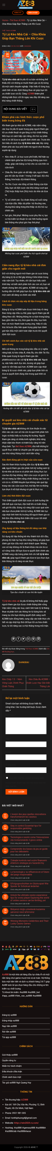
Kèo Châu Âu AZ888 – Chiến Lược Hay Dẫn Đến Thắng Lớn (38, 683)
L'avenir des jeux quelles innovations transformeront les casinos (28, 815)
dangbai (27, 46)
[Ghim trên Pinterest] (33, 639)
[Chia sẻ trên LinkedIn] (38, 639)
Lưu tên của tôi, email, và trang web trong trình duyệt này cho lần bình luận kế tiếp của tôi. (26, 782)
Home (5, 20)
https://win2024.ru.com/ (26, 1123)
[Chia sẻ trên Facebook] (18, 639)
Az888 (5, 974)
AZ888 (24, 1099)
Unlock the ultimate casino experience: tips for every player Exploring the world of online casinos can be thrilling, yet (29, 898)
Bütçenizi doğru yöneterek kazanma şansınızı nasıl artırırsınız (27, 910)
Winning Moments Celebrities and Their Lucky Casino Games (29, 922)
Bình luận (11, 715)
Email (9, 752)
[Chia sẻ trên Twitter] (23, 639)
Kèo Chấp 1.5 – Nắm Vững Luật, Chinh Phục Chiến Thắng (13, 683)
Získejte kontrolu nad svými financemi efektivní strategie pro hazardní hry (28, 861)
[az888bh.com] (26, 5)
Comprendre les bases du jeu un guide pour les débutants (29, 850)
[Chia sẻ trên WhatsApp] (13, 639)
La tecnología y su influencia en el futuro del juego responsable (29, 873)
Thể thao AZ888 (17, 20)
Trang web (11, 765)
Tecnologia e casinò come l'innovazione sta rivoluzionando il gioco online (29, 838)
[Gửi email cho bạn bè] (28, 639)
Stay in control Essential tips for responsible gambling (25, 827)
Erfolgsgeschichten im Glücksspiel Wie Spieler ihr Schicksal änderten (29, 885)
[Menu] (3, 4)
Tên (8, 739)
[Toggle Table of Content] (31, 109)
